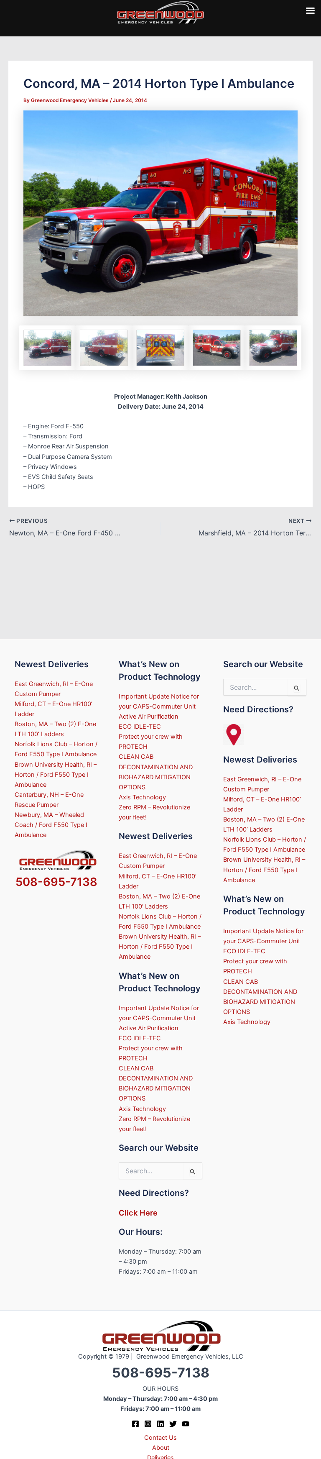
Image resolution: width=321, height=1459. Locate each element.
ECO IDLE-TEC (140, 726)
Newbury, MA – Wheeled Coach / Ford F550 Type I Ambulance (51, 825)
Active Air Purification (148, 716)
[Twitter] (173, 1424)
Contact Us (160, 1437)
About (160, 1447)
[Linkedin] (160, 1424)
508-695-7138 (56, 882)
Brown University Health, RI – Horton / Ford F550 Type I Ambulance (56, 774)
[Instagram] (148, 1424)
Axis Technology (142, 797)
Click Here (138, 1212)
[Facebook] (135, 1424)
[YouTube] (185, 1424)
